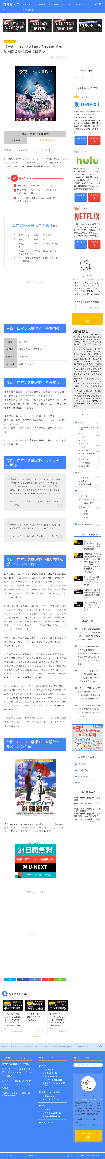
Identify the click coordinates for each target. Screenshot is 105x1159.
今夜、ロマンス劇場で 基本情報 (35, 235)
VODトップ (27, 4)
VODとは (49, 1069)
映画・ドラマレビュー (63, 4)
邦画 (86, 517)
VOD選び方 (83, 770)
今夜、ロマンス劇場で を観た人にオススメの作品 (38, 259)
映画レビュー (9, 41)
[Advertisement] (35, 300)
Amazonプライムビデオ (90, 428)
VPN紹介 (90, 481)
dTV (90, 433)
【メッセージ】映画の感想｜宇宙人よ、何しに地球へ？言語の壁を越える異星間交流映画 (89, 634)
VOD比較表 (83, 776)
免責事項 (30, 1156)
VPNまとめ (80, 4)
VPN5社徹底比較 (52, 1116)
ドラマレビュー (90, 499)
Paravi (90, 446)
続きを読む (81, 140)
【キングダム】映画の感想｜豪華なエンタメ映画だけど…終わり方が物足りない (89, 710)
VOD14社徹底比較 (43, 4)
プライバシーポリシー (14, 1156)
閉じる (55, 226)
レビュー (88, 491)
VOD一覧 (90, 459)
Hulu (90, 440)
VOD (88, 422)
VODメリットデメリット (90, 454)
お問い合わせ (28, 10)
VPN (88, 472)
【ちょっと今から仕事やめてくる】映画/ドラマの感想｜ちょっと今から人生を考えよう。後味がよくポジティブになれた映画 (89, 655)
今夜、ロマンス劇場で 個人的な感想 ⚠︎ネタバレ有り (38, 252)
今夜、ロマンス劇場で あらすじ (35, 239)
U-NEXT (90, 450)
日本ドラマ (88, 503)
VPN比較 (90, 477)
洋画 (86, 514)
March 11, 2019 (49, 536)
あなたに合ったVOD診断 (55, 1084)
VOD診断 (82, 764)
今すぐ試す (94, 140)
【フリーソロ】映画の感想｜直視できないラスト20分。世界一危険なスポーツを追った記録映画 (89, 693)
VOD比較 (90, 466)
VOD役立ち (90, 462)
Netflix (90, 443)
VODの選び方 (51, 1076)
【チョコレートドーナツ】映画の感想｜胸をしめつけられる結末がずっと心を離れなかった (89, 676)
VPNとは (49, 1109)
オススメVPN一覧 (53, 1113)
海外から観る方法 (90, 484)
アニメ (87, 511)
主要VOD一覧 (51, 1073)
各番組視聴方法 (88, 524)
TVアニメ (90, 496)
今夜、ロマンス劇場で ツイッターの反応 (38, 245)
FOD (90, 436)
